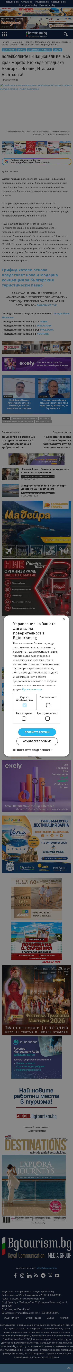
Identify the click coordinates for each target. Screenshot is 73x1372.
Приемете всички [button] (37, 731)
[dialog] (36, 686)
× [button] (64, 619)
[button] (32, 749)
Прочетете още (32, 689)
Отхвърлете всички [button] (37, 741)
